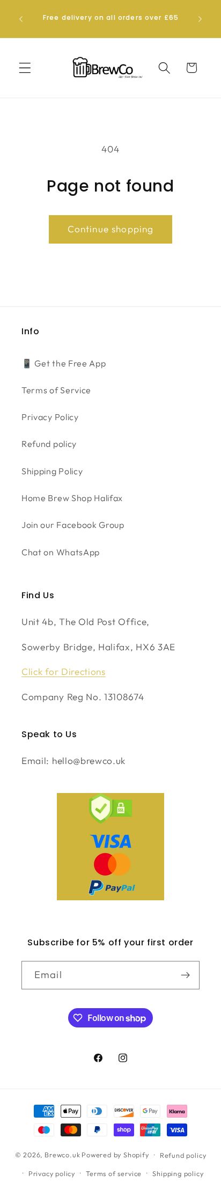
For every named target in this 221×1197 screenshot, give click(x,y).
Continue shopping (111, 228)
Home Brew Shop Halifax (72, 498)
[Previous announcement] (21, 19)
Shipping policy (177, 1173)
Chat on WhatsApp (60, 552)
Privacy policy (51, 1173)
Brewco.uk (62, 1154)
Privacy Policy (50, 417)
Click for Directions (63, 671)
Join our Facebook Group (72, 524)
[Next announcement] (200, 19)
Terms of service (114, 1173)
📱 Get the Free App (63, 363)
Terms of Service (56, 390)
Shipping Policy (52, 471)
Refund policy (49, 443)
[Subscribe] (185, 975)
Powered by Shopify (115, 1154)
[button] (25, 68)
